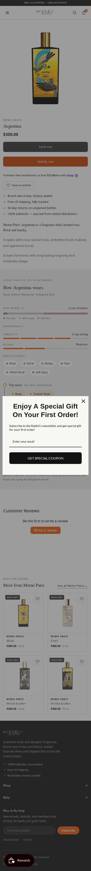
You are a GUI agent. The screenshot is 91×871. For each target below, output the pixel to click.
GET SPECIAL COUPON (45, 458)
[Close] (83, 401)
